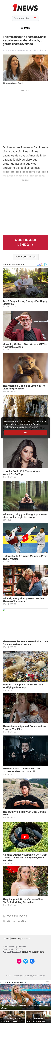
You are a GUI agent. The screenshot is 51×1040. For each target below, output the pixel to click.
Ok (25, 432)
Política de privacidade (20, 938)
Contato (6, 938)
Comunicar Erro (24, 257)
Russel (43, 50)
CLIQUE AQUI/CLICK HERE (33, 952)
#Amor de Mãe (16, 921)
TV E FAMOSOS (17, 916)
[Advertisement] (25, 117)
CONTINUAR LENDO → (25, 242)
